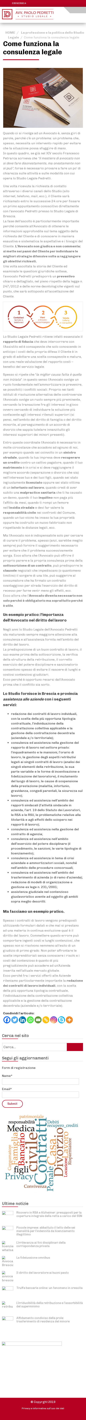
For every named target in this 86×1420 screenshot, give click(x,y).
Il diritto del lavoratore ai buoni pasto (42, 1272)
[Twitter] (14, 1019)
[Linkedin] (22, 1019)
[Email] (38, 1019)
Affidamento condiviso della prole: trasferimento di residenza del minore (43, 1319)
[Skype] (61, 1019)
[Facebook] (6, 1019)
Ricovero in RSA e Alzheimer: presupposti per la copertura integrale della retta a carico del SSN (49, 1214)
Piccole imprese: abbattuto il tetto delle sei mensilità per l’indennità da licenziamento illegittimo (45, 1231)
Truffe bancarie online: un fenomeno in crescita (49, 1288)
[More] (69, 1019)
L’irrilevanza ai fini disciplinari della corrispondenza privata (41, 1244)
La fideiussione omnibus (33, 1257)
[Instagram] (53, 1019)
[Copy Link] (45, 1019)
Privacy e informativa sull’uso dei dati (43, 1408)
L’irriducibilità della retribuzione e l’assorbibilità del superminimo (49, 1304)
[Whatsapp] (30, 1019)
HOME (10, 32)
